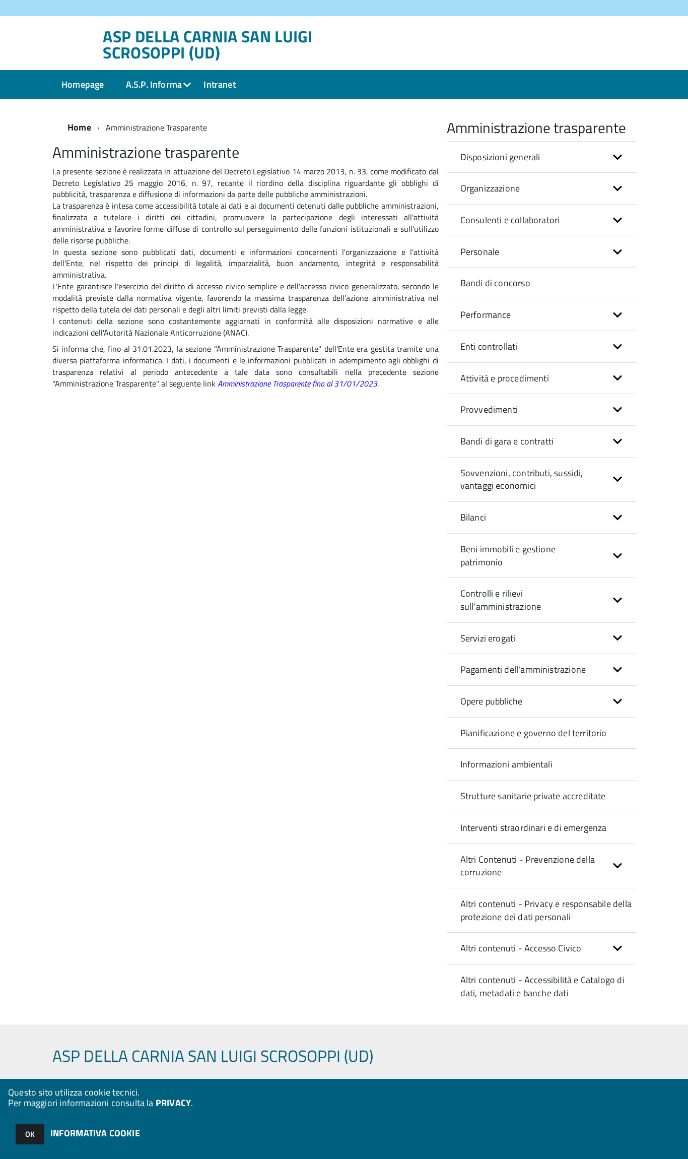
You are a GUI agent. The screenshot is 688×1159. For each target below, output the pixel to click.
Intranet (219, 84)
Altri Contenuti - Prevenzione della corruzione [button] (527, 866)
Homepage (82, 84)
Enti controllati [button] (489, 346)
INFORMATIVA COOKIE (95, 1133)
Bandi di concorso (495, 283)
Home (79, 127)
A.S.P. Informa (154, 84)
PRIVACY (173, 1103)
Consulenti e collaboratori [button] (510, 220)
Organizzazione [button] (490, 188)
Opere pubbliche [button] (491, 701)
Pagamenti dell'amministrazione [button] (523, 669)
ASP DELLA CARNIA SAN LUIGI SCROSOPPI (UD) (207, 44)
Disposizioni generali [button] (500, 157)
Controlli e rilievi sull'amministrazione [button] (500, 600)
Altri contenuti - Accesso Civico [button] (521, 948)
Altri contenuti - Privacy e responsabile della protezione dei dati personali (546, 910)
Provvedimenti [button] (489, 409)
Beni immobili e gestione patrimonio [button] (508, 555)
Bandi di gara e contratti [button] (507, 441)
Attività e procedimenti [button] (504, 378)
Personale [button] (480, 252)
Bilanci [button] (473, 517)
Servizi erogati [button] (488, 638)
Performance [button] (485, 314)
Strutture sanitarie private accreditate (533, 796)
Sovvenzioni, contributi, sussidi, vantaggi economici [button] (521, 479)
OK (30, 1134)
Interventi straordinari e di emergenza (533, 827)
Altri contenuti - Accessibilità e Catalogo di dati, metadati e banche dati (542, 986)
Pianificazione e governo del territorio (533, 733)
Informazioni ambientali (506, 764)
